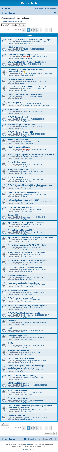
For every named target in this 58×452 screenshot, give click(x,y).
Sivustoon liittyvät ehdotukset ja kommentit (34, 105)
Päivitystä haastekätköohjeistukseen (23, 283)
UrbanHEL (12, 321)
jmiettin (25, 307)
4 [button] (37, 30)
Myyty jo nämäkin (15, 177)
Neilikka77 (26, 41)
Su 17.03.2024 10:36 (37, 292)
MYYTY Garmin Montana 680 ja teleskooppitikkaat (30, 185)
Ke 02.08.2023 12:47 (40, 322)
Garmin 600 (13, 215)
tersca (25, 126)
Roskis (22, 332)
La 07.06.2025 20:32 (36, 156)
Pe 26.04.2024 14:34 (35, 255)
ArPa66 (25, 49)
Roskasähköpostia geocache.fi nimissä (25, 268)
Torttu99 (25, 345)
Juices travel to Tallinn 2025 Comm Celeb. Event (29, 87)
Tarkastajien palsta (26, 75)
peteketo (26, 134)
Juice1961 (26, 89)
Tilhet (24, 64)
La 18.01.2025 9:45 (40, 194)
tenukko (25, 164)
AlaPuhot (26, 232)
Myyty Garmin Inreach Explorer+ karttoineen (27, 260)
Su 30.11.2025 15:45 (39, 81)
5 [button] (40, 30)
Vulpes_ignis (27, 360)
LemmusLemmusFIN (30, 202)
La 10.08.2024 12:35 (36, 209)
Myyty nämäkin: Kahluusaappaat (22, 170)
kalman (25, 370)
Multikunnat (13, 109)
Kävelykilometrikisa (16, 415)
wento (25, 247)
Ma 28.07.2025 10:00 (37, 134)
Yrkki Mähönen (28, 315)
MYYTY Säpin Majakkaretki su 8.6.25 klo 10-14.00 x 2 (31, 155)
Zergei (25, 96)
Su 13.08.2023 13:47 (42, 315)
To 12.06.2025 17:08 (40, 149)
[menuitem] (7, 8)
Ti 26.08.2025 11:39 (35, 111)
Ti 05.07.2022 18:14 (37, 377)
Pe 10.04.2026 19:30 (40, 56)
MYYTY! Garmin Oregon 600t (20, 132)
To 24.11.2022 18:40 (40, 360)
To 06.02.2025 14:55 (37, 187)
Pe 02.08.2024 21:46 (39, 217)
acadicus (26, 285)
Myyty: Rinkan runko (17, 162)
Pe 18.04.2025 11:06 (37, 172)
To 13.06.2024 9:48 (35, 224)
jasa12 (25, 209)
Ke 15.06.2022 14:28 (40, 385)
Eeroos (25, 337)
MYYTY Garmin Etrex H (18, 117)
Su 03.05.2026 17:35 (39, 41)
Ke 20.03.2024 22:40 (38, 285)
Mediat (22, 51)
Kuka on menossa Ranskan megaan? (24, 375)
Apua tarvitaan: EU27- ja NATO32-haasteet (26, 223)
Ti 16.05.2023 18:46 (36, 330)
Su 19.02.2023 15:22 (37, 345)
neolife (25, 400)
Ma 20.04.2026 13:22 (37, 49)
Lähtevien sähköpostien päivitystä (23, 54)
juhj (24, 104)
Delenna (25, 377)
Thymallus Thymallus (30, 74)
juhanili (25, 111)
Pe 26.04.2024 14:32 (35, 262)
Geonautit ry (27, 322)
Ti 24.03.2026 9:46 (34, 64)
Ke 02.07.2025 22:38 (36, 141)
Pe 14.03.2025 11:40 (37, 179)
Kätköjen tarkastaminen (18, 140)
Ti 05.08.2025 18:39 (35, 126)
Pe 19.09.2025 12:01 (34, 104)
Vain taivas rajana (26, 43)
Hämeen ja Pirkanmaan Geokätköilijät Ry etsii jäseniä (31, 39)
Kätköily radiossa (15, 47)
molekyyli (26, 119)
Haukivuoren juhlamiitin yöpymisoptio (25, 94)
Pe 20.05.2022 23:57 (36, 392)
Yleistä (22, 113)
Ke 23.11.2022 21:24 (36, 370)
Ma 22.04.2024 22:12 (40, 270)
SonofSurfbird (27, 194)
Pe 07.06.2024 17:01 (35, 239)
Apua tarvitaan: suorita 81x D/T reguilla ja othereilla (30, 238)
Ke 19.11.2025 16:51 (38, 89)
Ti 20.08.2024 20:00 (45, 202)
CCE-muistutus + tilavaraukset (21, 358)
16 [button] (46, 30)
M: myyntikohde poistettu (19, 398)
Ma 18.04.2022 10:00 (40, 417)
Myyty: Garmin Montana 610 (20, 230)
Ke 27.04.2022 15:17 (36, 400)
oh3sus (25, 277)
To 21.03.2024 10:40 (37, 277)
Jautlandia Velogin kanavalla (20, 79)
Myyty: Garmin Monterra (18, 351)
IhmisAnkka (27, 81)
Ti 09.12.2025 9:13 (45, 74)
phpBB (27, 444)
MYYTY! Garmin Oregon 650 (20, 298)
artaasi (25, 330)
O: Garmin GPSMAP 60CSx (20, 207)
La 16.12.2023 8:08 (35, 307)
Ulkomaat (23, 90)
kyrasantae (27, 410)
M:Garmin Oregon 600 (17, 275)
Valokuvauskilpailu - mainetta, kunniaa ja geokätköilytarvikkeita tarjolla (26, 367)
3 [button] (34, 30)
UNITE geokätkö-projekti (18, 383)
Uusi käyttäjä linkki (16, 102)
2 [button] (31, 30)
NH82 (25, 224)
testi (10, 328)
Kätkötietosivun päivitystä (19, 147)
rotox (24, 255)
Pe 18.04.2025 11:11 (37, 164)
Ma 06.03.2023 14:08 (36, 337)
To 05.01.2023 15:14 (34, 353)
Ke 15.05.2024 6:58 (35, 247)
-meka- (25, 300)
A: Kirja (11, 343)
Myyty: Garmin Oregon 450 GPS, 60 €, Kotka (27, 245)
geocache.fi (27, 56)
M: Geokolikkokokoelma (18, 290)
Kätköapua (23, 196)
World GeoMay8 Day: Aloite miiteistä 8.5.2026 (27, 62)
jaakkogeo (26, 217)
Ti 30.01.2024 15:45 (36, 300)
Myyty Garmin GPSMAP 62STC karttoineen (26, 253)
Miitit (21, 66)
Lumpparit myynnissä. (18, 336)
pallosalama (27, 270)
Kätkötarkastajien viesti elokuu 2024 (23, 200)
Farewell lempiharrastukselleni (21, 124)
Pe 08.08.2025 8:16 (37, 119)
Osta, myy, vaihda (26, 121)
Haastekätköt (24, 226)
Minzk (25, 156)
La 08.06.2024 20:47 (37, 232)
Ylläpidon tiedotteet (26, 58)
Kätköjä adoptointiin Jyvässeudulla (23, 192)
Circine (25, 141)
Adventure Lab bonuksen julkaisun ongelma (27, 305)
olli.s (24, 353)
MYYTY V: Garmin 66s (17, 391)
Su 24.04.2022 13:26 (39, 410)
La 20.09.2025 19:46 (36, 96)
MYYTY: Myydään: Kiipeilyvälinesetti (24, 313)
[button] (24, 30)
